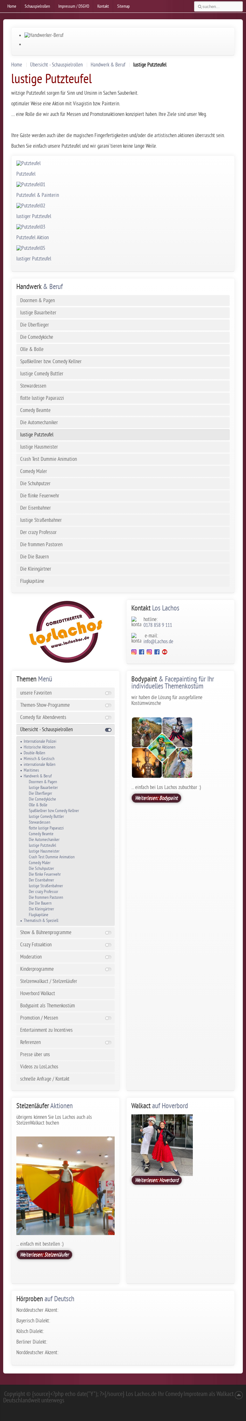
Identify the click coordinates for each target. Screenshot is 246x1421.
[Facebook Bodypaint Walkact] (157, 653)
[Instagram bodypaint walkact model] (149, 653)
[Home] (65, 632)
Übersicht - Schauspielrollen (56, 65)
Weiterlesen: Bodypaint (156, 798)
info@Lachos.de (158, 642)
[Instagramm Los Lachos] (133, 653)
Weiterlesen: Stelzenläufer (44, 1255)
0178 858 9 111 (158, 625)
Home (16, 65)
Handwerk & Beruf (108, 65)
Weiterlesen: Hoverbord (156, 1180)
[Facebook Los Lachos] (143, 653)
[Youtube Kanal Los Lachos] (164, 653)
